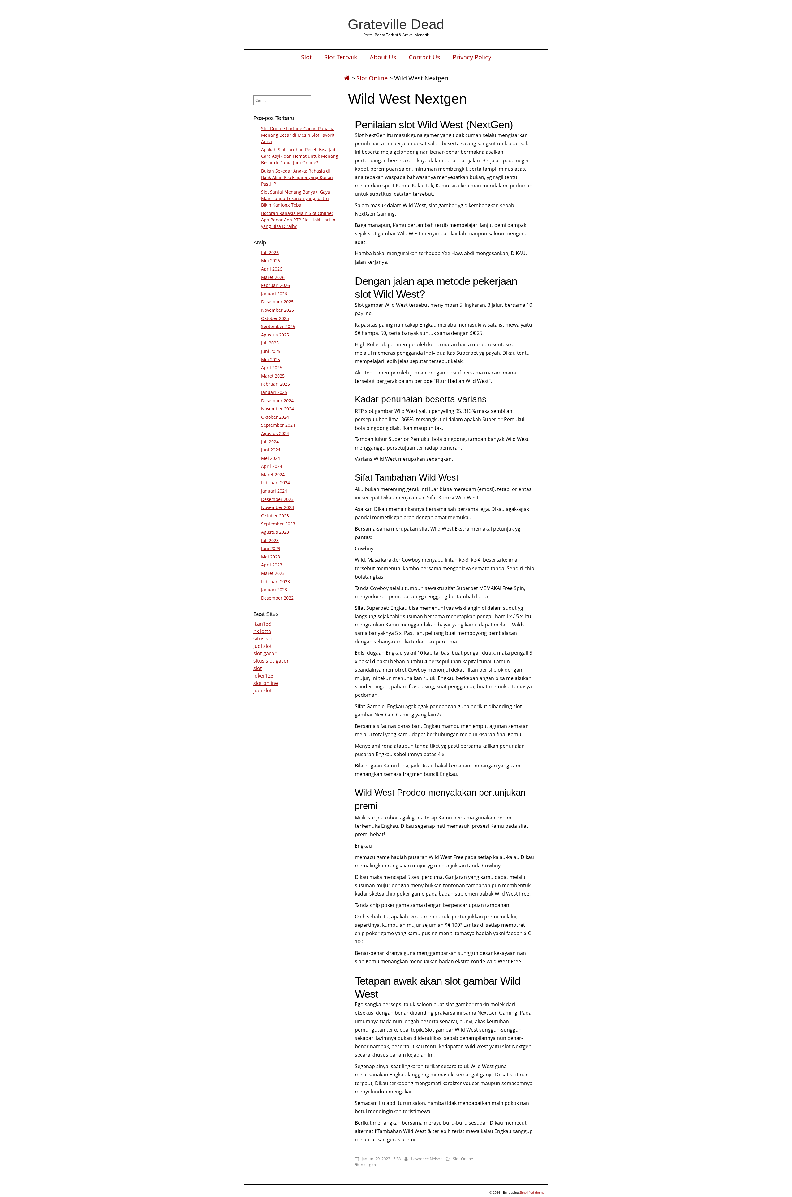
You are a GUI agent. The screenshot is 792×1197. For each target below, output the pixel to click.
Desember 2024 (277, 401)
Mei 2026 (270, 260)
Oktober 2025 (275, 318)
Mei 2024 (270, 458)
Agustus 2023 (275, 532)
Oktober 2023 (275, 516)
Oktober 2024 (275, 417)
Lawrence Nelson (427, 1158)
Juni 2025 (270, 351)
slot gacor (265, 653)
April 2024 (271, 466)
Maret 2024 (273, 474)
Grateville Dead (396, 24)
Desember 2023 (277, 499)
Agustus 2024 (275, 433)
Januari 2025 (274, 392)
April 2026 (271, 269)
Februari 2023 (275, 581)
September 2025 (278, 326)
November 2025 (277, 310)
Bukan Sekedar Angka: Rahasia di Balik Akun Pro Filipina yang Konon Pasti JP (297, 177)
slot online (265, 683)
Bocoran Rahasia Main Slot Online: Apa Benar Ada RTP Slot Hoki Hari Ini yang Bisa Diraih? (299, 219)
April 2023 (271, 565)
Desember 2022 (277, 598)
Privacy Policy (472, 57)
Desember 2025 (277, 302)
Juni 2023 (270, 548)
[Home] (347, 78)
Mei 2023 (270, 557)
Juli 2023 (270, 540)
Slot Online (372, 78)
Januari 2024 (274, 491)
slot (257, 668)
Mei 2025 (270, 359)
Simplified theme (531, 1192)
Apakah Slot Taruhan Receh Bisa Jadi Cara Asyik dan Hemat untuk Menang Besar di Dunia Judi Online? (299, 156)
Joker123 (263, 675)
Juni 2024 (270, 450)
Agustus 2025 (275, 335)
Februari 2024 (275, 482)
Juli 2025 (270, 343)
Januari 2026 (274, 294)
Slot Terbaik (340, 57)
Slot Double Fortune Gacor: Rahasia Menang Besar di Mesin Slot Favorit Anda (297, 135)
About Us (383, 57)
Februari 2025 (275, 384)
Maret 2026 (273, 277)
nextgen (368, 1164)
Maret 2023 (273, 573)
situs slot (263, 638)
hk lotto (262, 631)
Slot (306, 57)
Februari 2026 (275, 285)
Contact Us (424, 57)
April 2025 (271, 367)
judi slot (262, 646)
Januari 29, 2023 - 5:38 (381, 1158)
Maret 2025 (273, 376)
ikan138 (262, 623)
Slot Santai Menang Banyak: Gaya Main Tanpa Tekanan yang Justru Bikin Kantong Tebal (295, 198)
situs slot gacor (271, 660)
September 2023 (278, 524)
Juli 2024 (270, 442)
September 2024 (278, 425)
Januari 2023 (274, 589)
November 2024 (277, 409)
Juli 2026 (270, 252)
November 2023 (277, 507)
